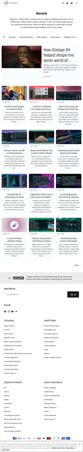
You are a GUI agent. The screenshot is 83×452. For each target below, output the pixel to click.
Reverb (46, 411)
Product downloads (51, 338)
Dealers (46, 353)
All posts (12, 37)
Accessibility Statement (12, 361)
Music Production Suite (12, 419)
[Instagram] (9, 311)
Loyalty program (50, 346)
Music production (50, 407)
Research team (9, 338)
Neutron (7, 396)
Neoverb (7, 411)
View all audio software (12, 431)
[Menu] (76, 3)
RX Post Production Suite (13, 423)
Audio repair (55, 37)
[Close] (80, 444)
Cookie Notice (9, 350)
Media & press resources (12, 342)
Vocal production (50, 415)
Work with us (8, 334)
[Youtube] (12, 311)
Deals (46, 350)
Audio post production (52, 396)
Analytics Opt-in (9, 373)
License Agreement (11, 357)
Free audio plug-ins (51, 334)
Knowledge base (50, 330)
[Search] (63, 3)
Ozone (6, 392)
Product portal (49, 342)
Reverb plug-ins (9, 427)
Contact (7, 330)
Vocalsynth (8, 404)
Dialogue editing (70, 37)
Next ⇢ (77, 265)
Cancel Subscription (11, 369)
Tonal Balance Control (12, 415)
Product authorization (52, 326)
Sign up (73, 294)
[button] (4, 37)
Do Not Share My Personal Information (18, 353)
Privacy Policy (69, 448)
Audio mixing (41, 37)
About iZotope (9, 326)
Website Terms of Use (58, 448)
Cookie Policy (6, 450)
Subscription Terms (11, 365)
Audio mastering (26, 37)
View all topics (49, 419)
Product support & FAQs (52, 357)
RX (5, 388)
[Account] (67, 3)
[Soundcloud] (16, 311)
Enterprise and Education (13, 346)
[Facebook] (5, 311)
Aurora (6, 407)
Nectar (6, 400)
